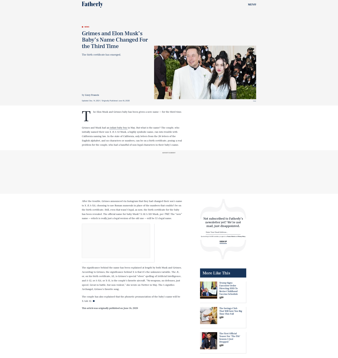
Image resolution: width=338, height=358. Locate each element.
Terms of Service (231, 236)
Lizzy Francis (92, 95)
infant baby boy (118, 127)
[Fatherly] (92, 5)
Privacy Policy (241, 236)
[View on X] (116, 240)
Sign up (223, 241)
